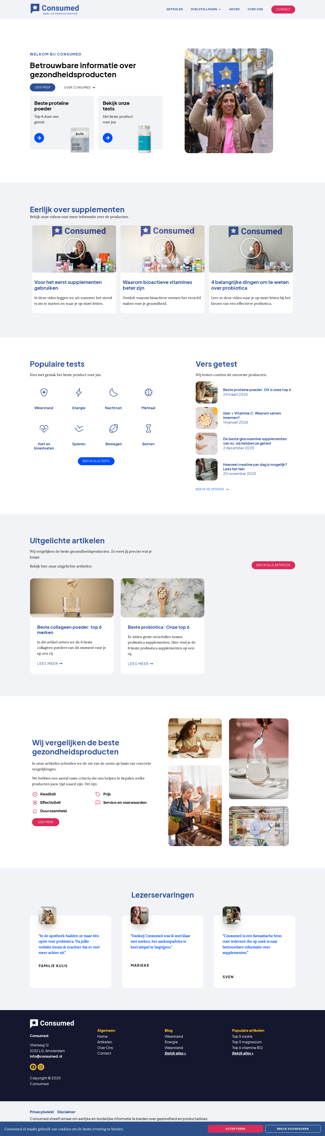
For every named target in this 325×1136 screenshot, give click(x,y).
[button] (74, 249)
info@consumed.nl (46, 1056)
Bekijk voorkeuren (293, 1128)
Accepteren (235, 1128)
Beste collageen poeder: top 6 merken (69, 629)
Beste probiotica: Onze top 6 (158, 627)
